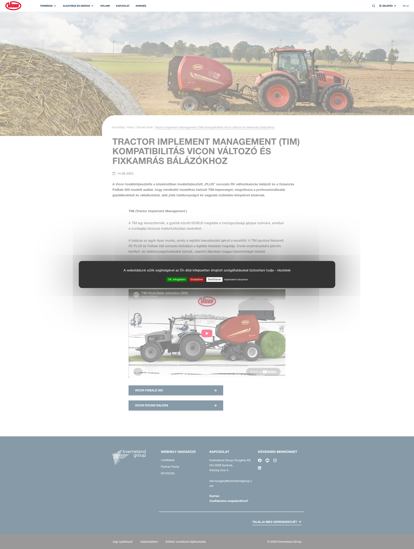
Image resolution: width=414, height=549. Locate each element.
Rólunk (105, 5)
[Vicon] (13, 5)
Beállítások (214, 279)
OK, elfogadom (176, 279)
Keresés (141, 5)
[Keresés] (371, 20)
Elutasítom (197, 279)
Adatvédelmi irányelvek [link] (236, 279)
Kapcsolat (123, 5)
